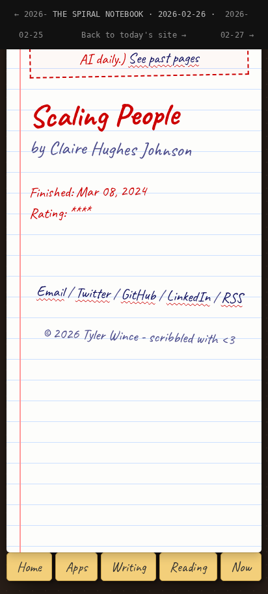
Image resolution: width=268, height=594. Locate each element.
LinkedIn (189, 296)
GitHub (138, 294)
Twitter (93, 292)
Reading (188, 566)
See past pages (163, 57)
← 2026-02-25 (30, 25)
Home (29, 566)
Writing (128, 566)
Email (50, 291)
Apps (76, 566)
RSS (232, 297)
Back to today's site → (134, 35)
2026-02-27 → (237, 25)
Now (241, 566)
